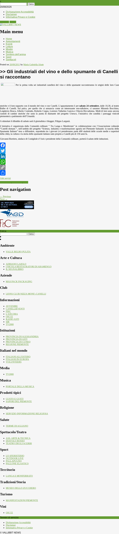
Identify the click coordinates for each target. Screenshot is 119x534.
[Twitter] (59, 151)
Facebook (4, 22)
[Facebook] (59, 145)
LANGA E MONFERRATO (19, 476)
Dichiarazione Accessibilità (20, 12)
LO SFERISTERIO (15, 455)
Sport (8, 57)
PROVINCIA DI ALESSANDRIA (22, 336)
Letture (9, 46)
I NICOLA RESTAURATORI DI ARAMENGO (29, 266)
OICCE (9, 316)
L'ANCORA (12, 314)
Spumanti (17, 182)
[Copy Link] (59, 167)
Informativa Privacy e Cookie (20, 17)
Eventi (9, 44)
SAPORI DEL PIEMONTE (19, 401)
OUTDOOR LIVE (15, 458)
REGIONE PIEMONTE (17, 344)
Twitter (13, 22)
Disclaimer (11, 14)
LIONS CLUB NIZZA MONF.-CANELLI (26, 294)
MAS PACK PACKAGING (19, 281)
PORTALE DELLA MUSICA (20, 386)
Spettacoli (11, 59)
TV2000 (10, 324)
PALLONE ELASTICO (17, 463)
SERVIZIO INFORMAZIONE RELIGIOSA (27, 413)
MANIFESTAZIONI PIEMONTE (22, 500)
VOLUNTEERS (13, 362)
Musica (9, 52)
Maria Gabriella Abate (33, 64)
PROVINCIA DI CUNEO (18, 342)
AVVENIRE (12, 306)
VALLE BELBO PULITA (18, 251)
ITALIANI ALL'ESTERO (18, 356)
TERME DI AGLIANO (17, 426)
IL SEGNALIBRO (15, 269)
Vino (25, 182)
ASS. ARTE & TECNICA (18, 438)
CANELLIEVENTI (15, 308)
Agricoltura (5, 182)
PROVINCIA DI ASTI (16, 339)
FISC (8, 311)
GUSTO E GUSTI (14, 399)
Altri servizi (5, 178)
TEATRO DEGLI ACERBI (19, 443)
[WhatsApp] (59, 162)
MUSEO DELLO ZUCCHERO (21, 488)
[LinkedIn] (59, 156)
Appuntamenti (13, 41)
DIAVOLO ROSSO (15, 441)
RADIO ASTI (12, 319)
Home (9, 39)
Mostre (9, 49)
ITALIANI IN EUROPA (17, 359)
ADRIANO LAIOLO (16, 264)
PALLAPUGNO (14, 461)
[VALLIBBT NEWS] (10, 24)
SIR (7, 322)
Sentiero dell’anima (16, 54)
